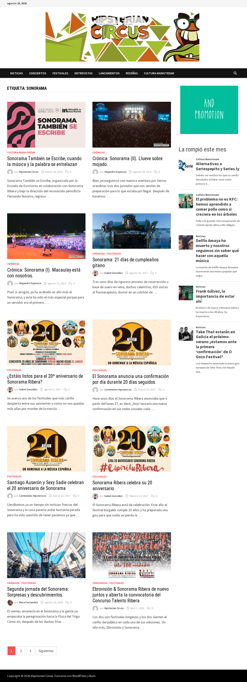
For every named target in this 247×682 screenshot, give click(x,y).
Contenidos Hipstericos (118, 389)
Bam (92, 676)
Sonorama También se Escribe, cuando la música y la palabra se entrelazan (44, 161)
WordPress (79, 676)
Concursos (99, 583)
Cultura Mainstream (159, 73)
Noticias (16, 73)
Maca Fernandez (28, 602)
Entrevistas (83, 73)
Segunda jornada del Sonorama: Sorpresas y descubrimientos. (38, 592)
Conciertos (37, 73)
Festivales (60, 73)
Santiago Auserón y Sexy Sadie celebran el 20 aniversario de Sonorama (45, 485)
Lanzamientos (109, 73)
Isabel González (113, 273)
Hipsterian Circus (29, 171)
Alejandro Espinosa (115, 171)
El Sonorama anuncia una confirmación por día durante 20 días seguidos (130, 379)
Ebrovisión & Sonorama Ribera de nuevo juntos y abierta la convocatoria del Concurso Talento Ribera (130, 594)
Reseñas (132, 73)
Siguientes (46, 651)
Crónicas (98, 152)
